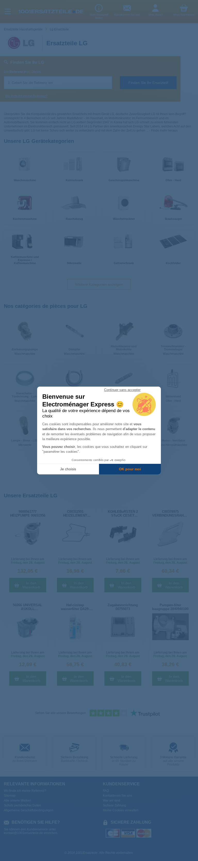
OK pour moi (130, 469)
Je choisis (68, 469)
